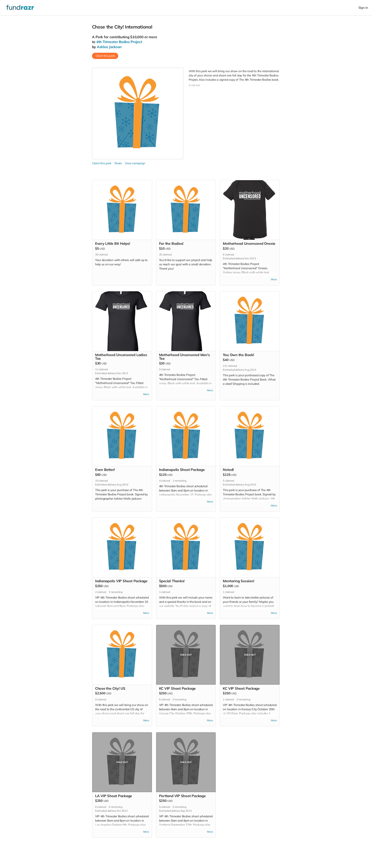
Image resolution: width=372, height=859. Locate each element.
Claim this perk (105, 56)
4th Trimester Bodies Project (119, 42)
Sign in (363, 8)
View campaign (135, 163)
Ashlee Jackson (109, 47)
